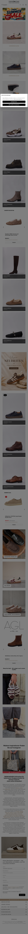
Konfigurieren (14, 101)
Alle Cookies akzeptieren (14, 104)
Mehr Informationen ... (18, 99)
